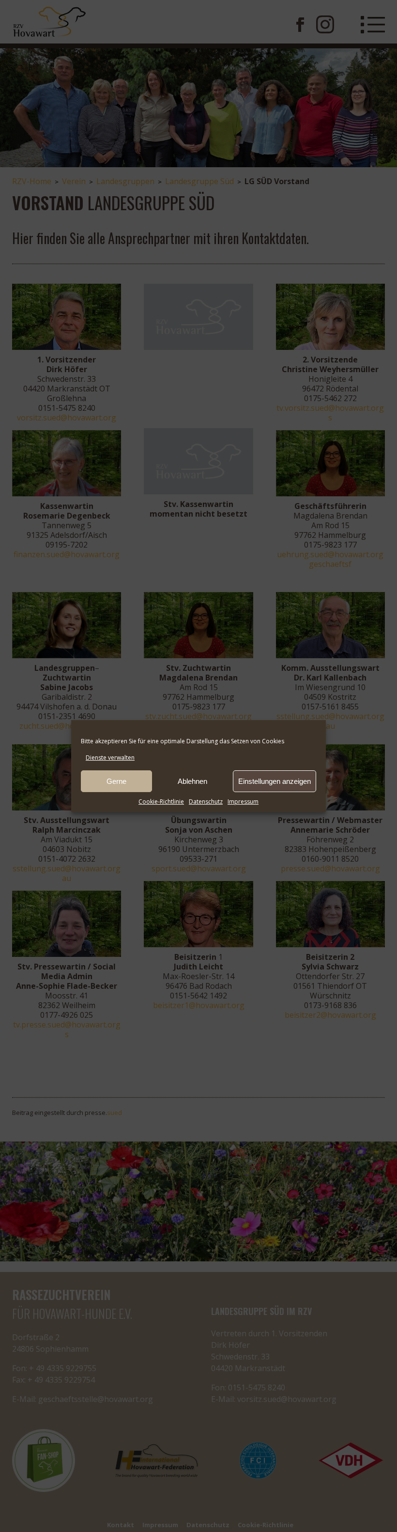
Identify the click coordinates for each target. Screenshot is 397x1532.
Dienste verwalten (110, 757)
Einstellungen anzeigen (274, 781)
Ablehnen (192, 781)
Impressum (243, 801)
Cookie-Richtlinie (161, 801)
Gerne (116, 781)
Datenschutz (206, 801)
